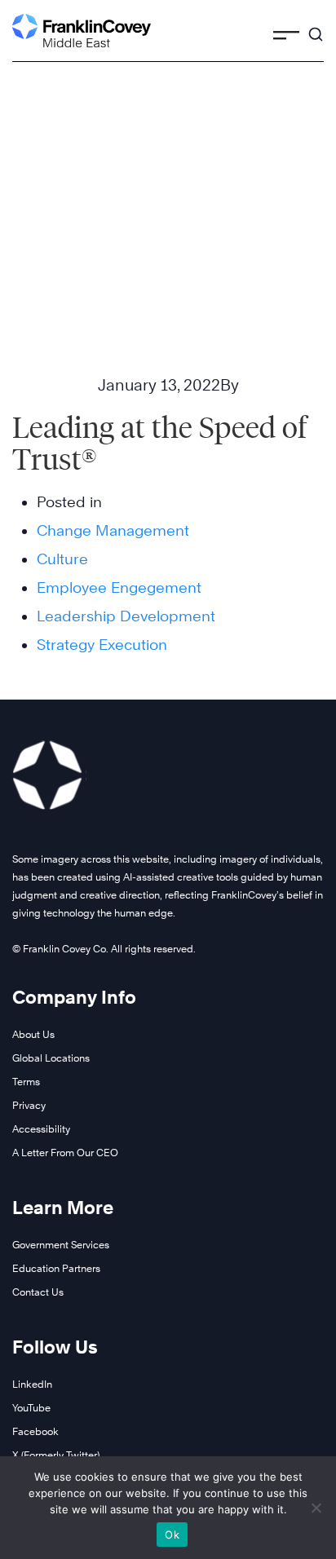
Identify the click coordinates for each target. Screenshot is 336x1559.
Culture (62, 559)
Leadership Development (126, 616)
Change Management (113, 530)
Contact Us (38, 1292)
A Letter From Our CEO (65, 1152)
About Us (33, 1034)
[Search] (315, 27)
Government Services (60, 1245)
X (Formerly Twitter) (55, 1455)
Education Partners (56, 1268)
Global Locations (51, 1058)
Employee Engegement (119, 587)
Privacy (29, 1105)
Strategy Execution (102, 644)
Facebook (35, 1431)
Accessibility (41, 1129)
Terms (26, 1081)
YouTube (31, 1408)
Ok (172, 1534)
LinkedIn (32, 1384)
